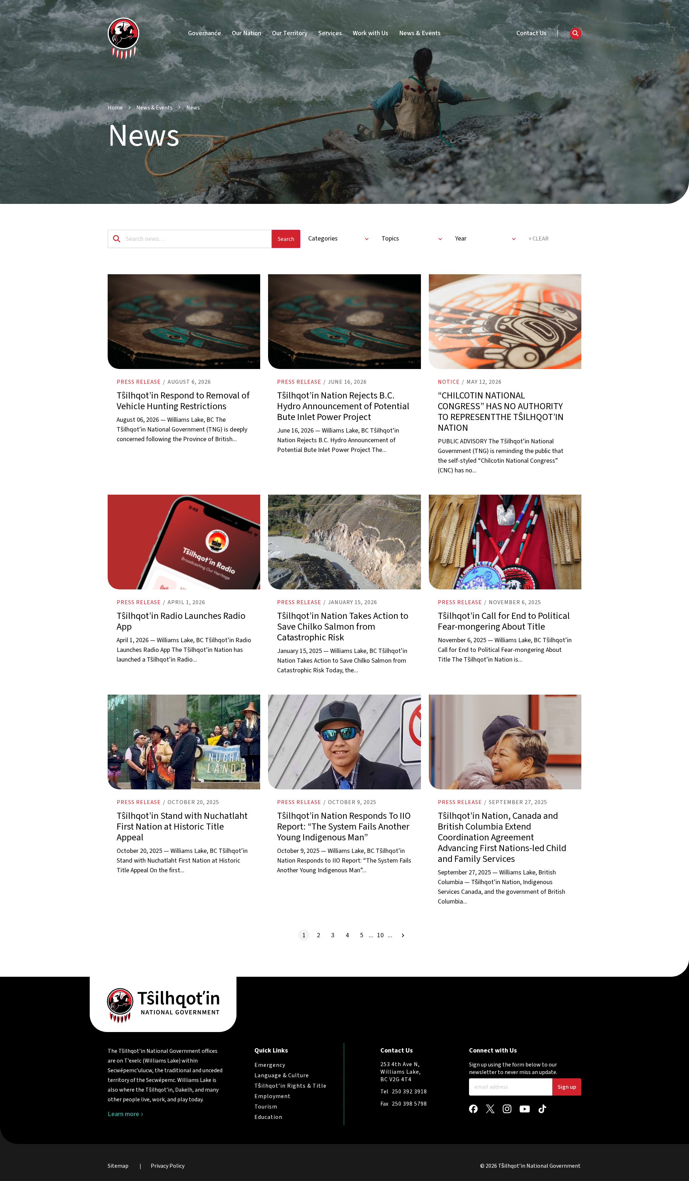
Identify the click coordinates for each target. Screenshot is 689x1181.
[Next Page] (403, 935)
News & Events (420, 33)
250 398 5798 (409, 1104)
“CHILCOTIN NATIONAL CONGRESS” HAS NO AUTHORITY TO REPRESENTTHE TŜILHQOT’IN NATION (501, 411)
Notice (449, 382)
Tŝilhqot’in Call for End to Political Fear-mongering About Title (504, 621)
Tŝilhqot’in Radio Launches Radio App (181, 621)
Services (330, 33)
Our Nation (246, 33)
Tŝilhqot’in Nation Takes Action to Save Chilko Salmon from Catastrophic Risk (342, 626)
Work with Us (370, 33)
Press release (139, 382)
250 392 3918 (409, 1092)
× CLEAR (539, 239)
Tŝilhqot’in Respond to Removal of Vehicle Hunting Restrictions (183, 401)
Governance (204, 33)
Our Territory (290, 33)
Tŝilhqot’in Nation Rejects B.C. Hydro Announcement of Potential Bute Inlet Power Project (343, 406)
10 (380, 935)
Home (115, 108)
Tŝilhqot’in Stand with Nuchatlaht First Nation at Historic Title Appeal (182, 826)
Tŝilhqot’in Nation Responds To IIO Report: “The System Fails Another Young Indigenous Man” (344, 826)
